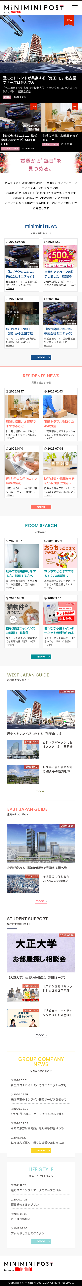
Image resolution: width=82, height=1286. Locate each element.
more (41, 357)
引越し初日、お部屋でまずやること (21, 423)
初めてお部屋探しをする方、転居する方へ (21, 573)
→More (10, 288)
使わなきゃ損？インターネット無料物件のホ (59, 630)
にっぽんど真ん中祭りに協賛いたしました (37, 1143)
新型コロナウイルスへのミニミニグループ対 (38, 1085)
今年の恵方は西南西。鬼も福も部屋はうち (37, 1128)
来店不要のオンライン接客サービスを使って (38, 1099)
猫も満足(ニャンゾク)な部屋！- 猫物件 (20, 630)
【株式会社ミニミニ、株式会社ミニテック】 (21, 274)
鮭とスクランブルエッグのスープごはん (36, 1190)
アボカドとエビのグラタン (27, 1233)
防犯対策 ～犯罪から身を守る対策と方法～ (59, 480)
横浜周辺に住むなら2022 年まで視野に (56, 879)
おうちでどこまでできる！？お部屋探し (59, 573)
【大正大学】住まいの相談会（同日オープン (37, 977)
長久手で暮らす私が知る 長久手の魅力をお (57, 769)
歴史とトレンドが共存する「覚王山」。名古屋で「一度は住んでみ (39, 80)
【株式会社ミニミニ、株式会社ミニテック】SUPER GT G (19, 139)
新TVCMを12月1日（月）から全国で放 (19, 331)
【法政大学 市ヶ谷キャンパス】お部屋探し (57, 1013)
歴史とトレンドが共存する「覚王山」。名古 (36, 733)
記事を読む (24, 91)
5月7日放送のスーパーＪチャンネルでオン (37, 1114)
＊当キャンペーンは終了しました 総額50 (59, 274)
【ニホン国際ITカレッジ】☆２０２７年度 (57, 988)
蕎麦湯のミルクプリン (25, 1204)
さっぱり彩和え (20, 1219)
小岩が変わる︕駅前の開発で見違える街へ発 (37, 868)
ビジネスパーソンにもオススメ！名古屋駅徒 (57, 744)
